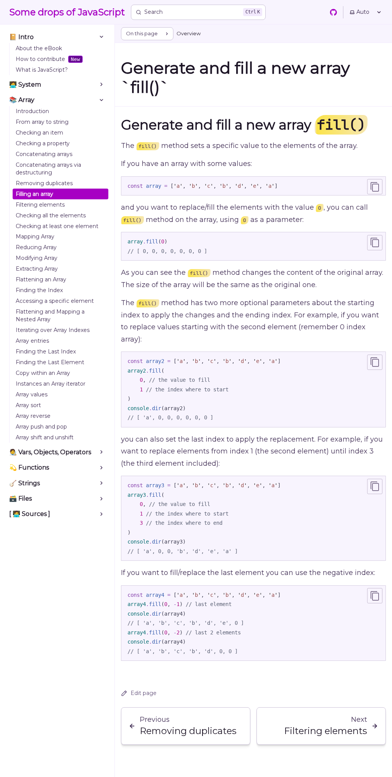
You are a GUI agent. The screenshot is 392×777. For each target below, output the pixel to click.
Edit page (144, 693)
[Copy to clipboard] (374, 186)
